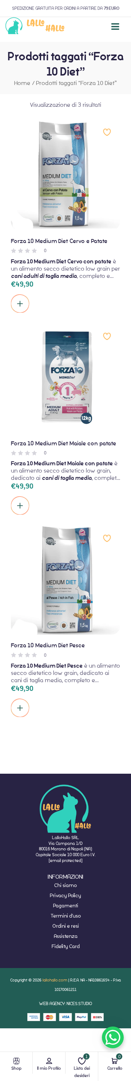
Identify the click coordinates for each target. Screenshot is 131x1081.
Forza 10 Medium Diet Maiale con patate (63, 443)
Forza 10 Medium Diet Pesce (48, 645)
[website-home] (35, 26)
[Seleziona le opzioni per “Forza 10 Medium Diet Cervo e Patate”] (20, 304)
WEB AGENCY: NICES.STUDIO (65, 1003)
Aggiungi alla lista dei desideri (107, 132)
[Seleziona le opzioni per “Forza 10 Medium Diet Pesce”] (20, 708)
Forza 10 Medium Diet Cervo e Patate (59, 241)
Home (22, 83)
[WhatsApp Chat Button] (113, 1037)
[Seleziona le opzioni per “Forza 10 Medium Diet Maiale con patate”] (20, 506)
